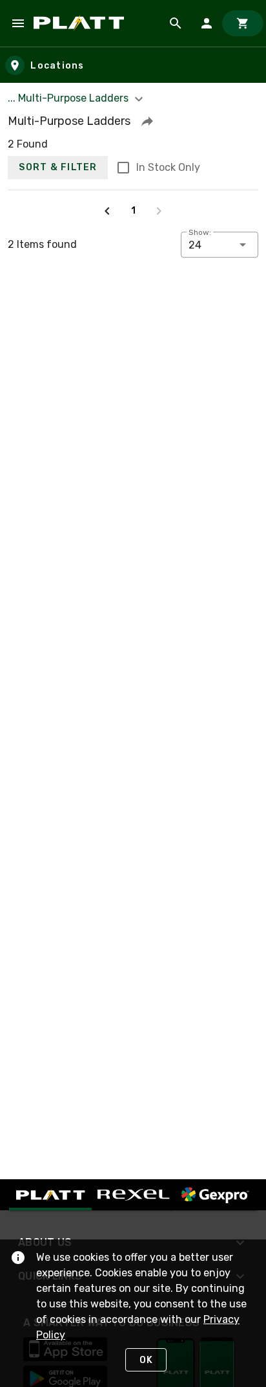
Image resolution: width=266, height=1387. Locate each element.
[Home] (81, 23)
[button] (147, 121)
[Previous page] (107, 211)
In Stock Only (168, 167)
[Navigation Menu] (18, 23)
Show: (200, 232)
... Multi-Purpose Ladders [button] (69, 98)
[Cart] (242, 23)
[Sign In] (206, 23)
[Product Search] (175, 23)
